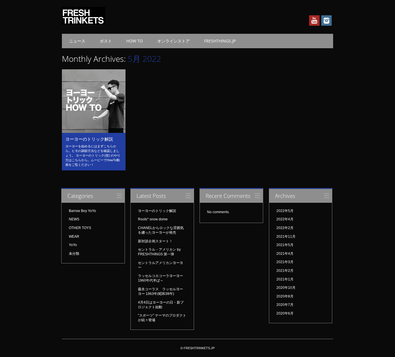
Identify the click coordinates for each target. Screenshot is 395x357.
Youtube (314, 20)
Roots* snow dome (153, 219)
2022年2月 (285, 228)
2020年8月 (285, 296)
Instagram (326, 20)
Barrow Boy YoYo (82, 211)
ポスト (106, 41)
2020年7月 (285, 305)
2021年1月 (285, 279)
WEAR (74, 237)
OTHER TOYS (80, 228)
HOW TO (134, 41)
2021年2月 (285, 271)
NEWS (74, 219)
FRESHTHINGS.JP (220, 41)
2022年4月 (285, 219)
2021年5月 (285, 245)
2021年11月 (286, 237)
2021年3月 (285, 262)
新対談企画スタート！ (155, 241)
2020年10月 (286, 288)
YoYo (73, 245)
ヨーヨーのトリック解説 (89, 139)
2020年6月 (285, 313)
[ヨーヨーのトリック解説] (93, 131)
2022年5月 (285, 211)
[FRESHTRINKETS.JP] (83, 23)
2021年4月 (285, 254)
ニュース (77, 41)
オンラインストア (173, 41)
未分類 (74, 254)
